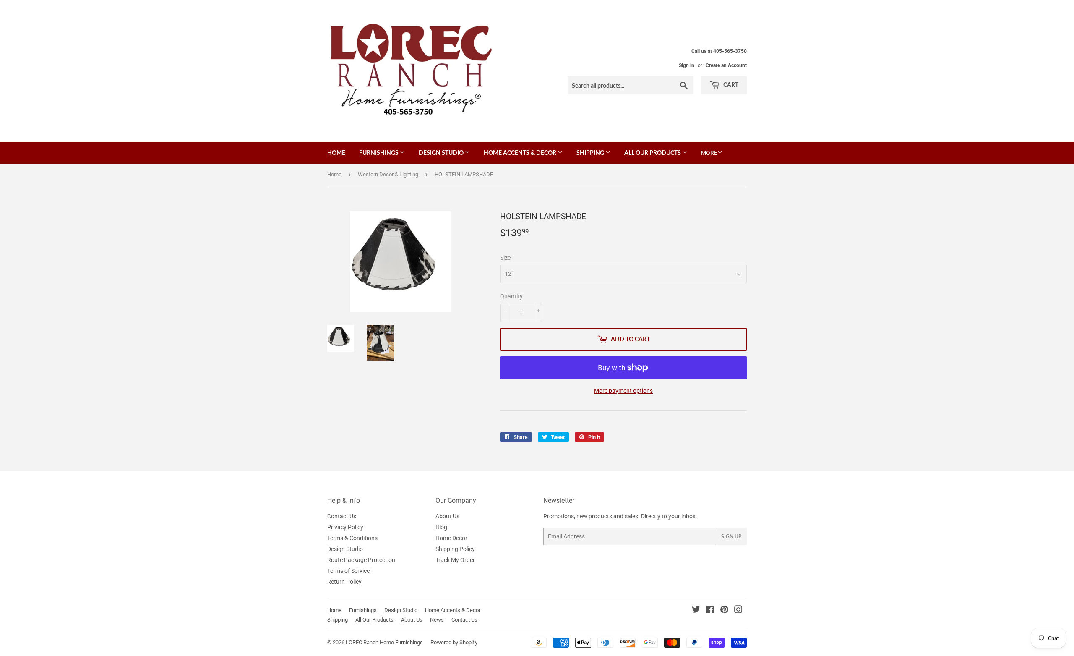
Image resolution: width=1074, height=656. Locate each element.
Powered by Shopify (453, 642)
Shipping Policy (455, 549)
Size (505, 257)
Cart (730, 84)
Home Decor (451, 538)
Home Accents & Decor (521, 152)
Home (336, 152)
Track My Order (455, 560)
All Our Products (653, 152)
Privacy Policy (345, 527)
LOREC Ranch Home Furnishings (384, 642)
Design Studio (442, 152)
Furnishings (379, 152)
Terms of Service (348, 570)
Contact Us (341, 516)
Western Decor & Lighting (388, 174)
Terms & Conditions (352, 538)
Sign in (686, 65)
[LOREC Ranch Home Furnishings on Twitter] (696, 610)
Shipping (590, 152)
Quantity (511, 296)
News (437, 620)
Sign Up (731, 536)
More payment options (623, 390)
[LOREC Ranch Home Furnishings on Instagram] (738, 610)
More (709, 152)
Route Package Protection (361, 560)
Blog (441, 527)
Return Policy (344, 581)
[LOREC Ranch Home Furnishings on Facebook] (710, 610)
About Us (447, 516)
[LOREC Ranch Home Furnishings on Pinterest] (724, 610)
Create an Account (726, 65)
